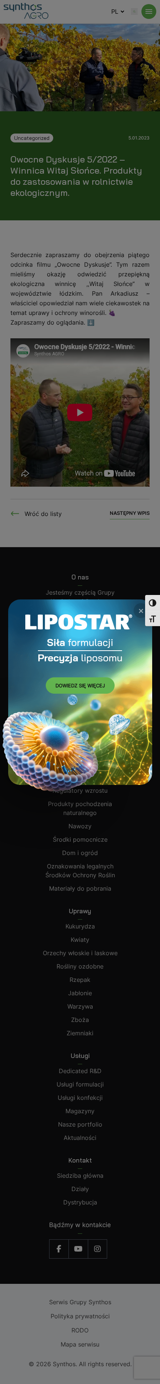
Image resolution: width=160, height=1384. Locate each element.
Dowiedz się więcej (80, 685)
